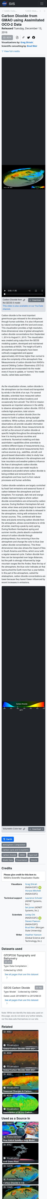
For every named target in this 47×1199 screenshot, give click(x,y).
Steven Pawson (32, 921)
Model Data (8, 860)
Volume (34, 860)
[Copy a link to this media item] (24, 300)
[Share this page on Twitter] (29, 37)
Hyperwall (33, 855)
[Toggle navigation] (41, 3)
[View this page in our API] (17, 37)
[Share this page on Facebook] (34, 37)
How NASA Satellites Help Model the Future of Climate (19, 1140)
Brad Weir (32, 46)
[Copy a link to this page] (23, 37)
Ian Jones (30, 907)
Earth (9, 839)
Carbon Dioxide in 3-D (13, 1183)
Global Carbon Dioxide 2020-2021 (19, 1070)
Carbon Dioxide (9, 855)
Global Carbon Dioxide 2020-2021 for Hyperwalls (19, 1048)
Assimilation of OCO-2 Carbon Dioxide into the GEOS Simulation (19, 1112)
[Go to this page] (20, 1040)
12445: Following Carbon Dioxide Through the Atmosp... (11, 11)
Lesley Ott (30, 914)
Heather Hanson (33, 934)
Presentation (21, 860)
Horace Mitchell (33, 890)
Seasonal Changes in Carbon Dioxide (17, 1091)
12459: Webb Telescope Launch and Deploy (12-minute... (32, 11)
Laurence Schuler (33, 898)
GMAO (22, 855)
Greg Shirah (26, 42)
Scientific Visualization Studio (12, 3)
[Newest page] (44, 11)
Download (37, 300)
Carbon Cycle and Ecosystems (16, 850)
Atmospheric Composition (14, 844)
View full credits (12, 51)
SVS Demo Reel (10, 1161)
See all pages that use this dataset (21, 974)
